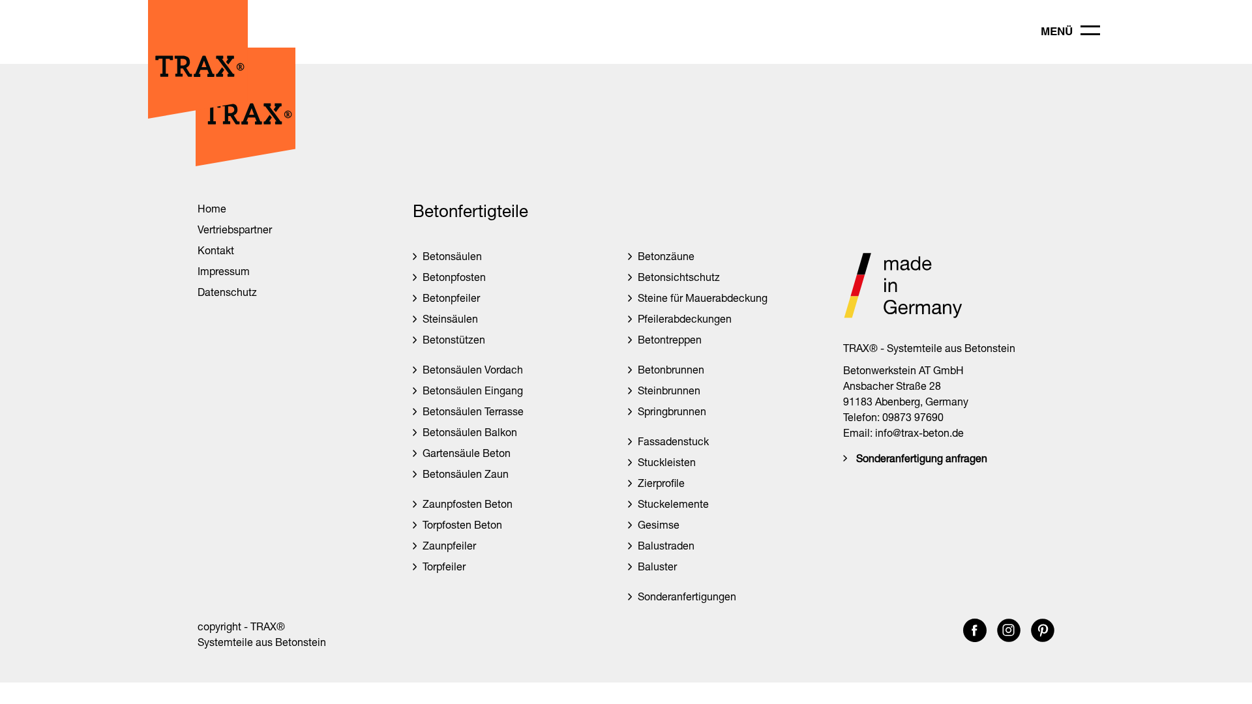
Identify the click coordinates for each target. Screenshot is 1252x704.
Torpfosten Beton (462, 524)
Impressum (224, 271)
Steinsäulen (450, 318)
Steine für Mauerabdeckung (703, 297)
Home (212, 208)
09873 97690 (913, 417)
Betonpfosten (454, 277)
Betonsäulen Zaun (466, 473)
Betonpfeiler (451, 297)
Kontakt (216, 250)
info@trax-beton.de (919, 432)
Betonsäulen (452, 256)
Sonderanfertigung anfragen (921, 458)
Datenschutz (227, 292)
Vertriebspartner (235, 229)
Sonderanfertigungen (687, 596)
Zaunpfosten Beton (468, 503)
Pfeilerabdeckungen (685, 318)
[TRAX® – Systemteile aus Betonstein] (198, 115)
